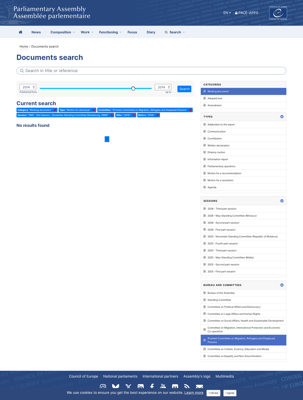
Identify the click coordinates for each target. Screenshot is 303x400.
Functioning (108, 32)
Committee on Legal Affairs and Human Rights (234, 313)
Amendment (214, 105)
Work (85, 32)
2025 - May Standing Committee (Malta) (231, 257)
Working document (218, 91)
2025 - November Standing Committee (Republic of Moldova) (243, 236)
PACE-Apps (248, 13)
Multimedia (225, 376)
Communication (217, 131)
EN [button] (225, 13)
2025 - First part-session (221, 271)
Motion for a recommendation (224, 173)
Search (175, 32)
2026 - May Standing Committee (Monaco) (232, 215)
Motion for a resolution (220, 180)
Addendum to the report (221, 124)
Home (24, 46)
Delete (54, 110)
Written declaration (218, 145)
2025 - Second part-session (223, 264)
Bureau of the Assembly (221, 292)
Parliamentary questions (221, 166)
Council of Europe (83, 376)
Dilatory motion (216, 152)
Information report (218, 159)
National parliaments (120, 376)
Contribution (215, 138)
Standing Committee (219, 299)
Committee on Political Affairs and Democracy (234, 306)
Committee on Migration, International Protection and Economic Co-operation (244, 329)
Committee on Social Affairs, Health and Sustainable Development (246, 320)
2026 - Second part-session (223, 222)
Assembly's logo (196, 376)
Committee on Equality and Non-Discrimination (234, 356)
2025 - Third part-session (222, 250)
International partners (160, 376)
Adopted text (215, 98)
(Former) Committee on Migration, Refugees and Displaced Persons (241, 340)
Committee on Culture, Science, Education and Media (238, 349)
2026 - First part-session (221, 229)
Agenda (212, 187)
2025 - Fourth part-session (223, 243)
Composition (60, 32)
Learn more (193, 393)
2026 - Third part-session (222, 208)
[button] (282, 116)
